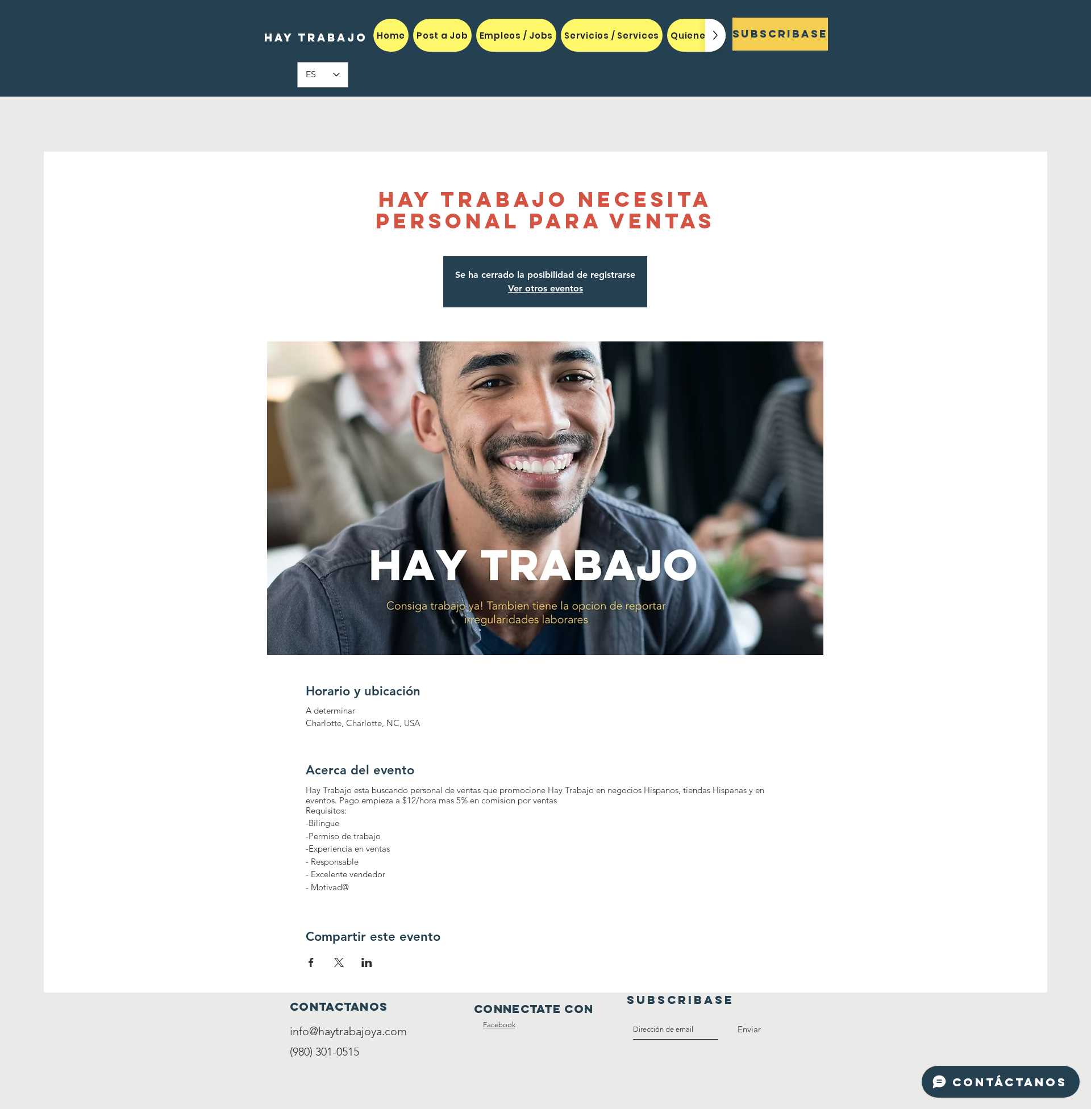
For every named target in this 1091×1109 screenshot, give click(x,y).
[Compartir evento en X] (339, 962)
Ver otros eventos (545, 288)
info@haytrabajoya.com (348, 1031)
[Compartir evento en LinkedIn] (366, 962)
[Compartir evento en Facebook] (311, 962)
